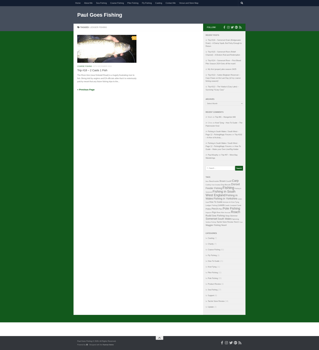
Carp (235, 180)
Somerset (211, 218)
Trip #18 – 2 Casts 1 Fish (92, 70)
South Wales (225, 218)
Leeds (221, 205)
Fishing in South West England (220, 193)
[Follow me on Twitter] (232, 27)
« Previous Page (86, 89)
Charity (211, 244)
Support (211, 295)
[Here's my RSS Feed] (240, 27)
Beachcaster (214, 181)
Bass (207, 181)
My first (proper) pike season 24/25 (222, 69)
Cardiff (228, 181)
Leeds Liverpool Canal (233, 205)
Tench (236, 222)
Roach (235, 212)
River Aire (220, 212)
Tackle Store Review (225, 222)
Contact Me (171, 3)
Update (211, 307)
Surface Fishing (211, 222)
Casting (158, 3)
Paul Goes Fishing (99, 15)
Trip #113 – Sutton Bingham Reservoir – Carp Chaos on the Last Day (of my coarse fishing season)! (223, 78)
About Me (88, 3)
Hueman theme (108, 345)
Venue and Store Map (188, 3)
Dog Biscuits (226, 185)
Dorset (235, 184)
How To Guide (215, 202)
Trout (240, 222)
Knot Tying (235, 202)
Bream (223, 181)
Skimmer (234, 216)
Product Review (214, 284)
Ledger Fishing (211, 205)
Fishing (228, 188)
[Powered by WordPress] (87, 345)
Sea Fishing (101, 3)
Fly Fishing (147, 3)
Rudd (208, 215)
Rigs (214, 212)
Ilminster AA (227, 202)
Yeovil (224, 225)
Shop (227, 216)
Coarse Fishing (117, 3)
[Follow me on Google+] (236, 27)
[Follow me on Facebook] (224, 27)
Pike (220, 209)
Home (78, 3)
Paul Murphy (213, 155)
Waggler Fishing (213, 225)
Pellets (208, 209)
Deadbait (217, 185)
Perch (215, 208)
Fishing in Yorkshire (225, 198)
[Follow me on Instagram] (228, 27)
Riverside (227, 212)
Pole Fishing (231, 208)
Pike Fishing (132, 3)
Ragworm (208, 212)
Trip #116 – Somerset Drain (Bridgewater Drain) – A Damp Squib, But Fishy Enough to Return (224, 43)
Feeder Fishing (214, 188)
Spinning (235, 219)
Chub (213, 185)
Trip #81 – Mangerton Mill (225, 117)
